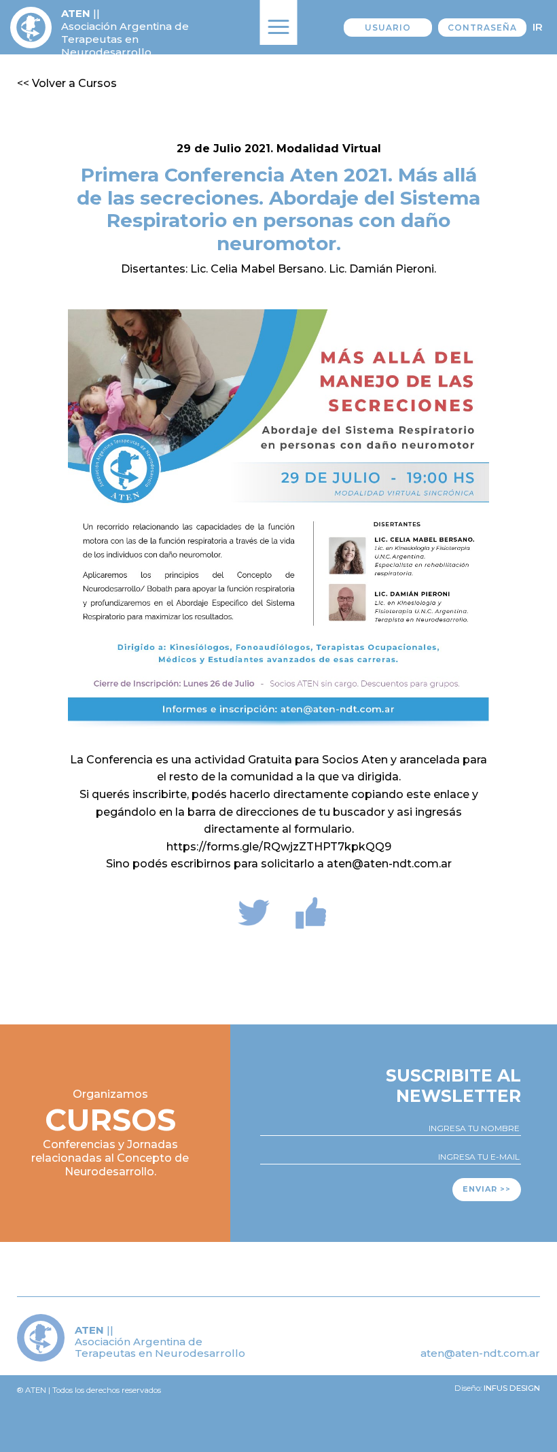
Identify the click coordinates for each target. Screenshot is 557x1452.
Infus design (512, 1388)
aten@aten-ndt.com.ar (480, 1353)
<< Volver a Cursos (67, 83)
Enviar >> (487, 1189)
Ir (538, 26)
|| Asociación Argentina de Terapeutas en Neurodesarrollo (125, 32)
